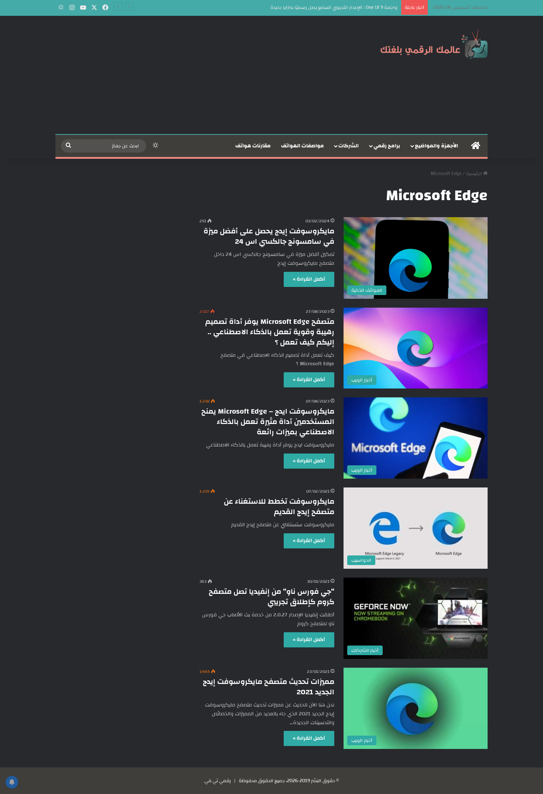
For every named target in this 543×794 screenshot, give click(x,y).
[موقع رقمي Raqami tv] (434, 43)
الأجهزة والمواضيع (436, 146)
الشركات (348, 146)
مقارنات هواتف (253, 146)
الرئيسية (474, 173)
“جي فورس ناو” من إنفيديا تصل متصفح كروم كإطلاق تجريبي (271, 597)
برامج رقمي (386, 146)
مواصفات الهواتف (302, 146)
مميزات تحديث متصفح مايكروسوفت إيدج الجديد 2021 (268, 687)
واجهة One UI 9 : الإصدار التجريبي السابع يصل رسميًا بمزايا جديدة (333, 7)
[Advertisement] (197, 75)
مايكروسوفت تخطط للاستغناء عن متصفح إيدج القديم (279, 506)
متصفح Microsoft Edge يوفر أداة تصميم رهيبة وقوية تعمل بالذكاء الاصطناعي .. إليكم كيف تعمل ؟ (269, 332)
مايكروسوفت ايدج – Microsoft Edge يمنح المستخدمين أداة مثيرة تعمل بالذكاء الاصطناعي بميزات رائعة (267, 421)
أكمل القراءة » (309, 279)
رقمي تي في (217, 780)
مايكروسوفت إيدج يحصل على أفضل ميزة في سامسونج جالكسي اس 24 (269, 236)
